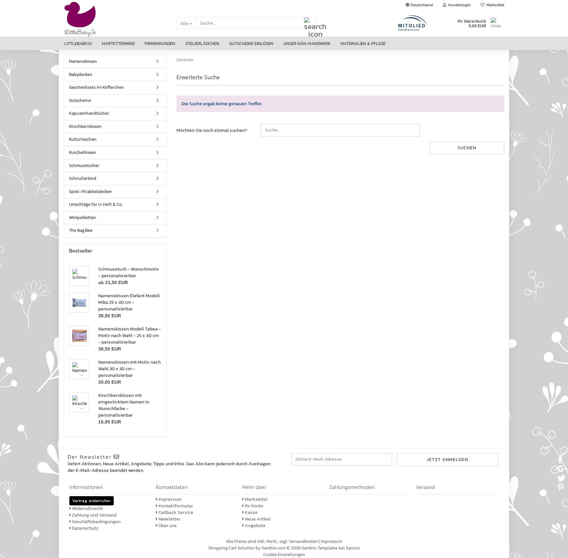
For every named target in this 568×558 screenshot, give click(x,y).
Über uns (167, 525)
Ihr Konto (253, 505)
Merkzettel (494, 5)
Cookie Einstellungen (284, 554)
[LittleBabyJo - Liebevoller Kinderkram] (115, 23)
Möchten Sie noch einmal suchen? (212, 130)
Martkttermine (118, 43)
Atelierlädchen (202, 43)
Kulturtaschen (83, 139)
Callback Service (175, 512)
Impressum (169, 499)
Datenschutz (84, 528)
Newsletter (168, 519)
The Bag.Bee (80, 230)
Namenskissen (83, 61)
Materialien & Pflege (363, 43)
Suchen (467, 147)
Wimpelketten (82, 217)
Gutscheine (80, 100)
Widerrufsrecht (87, 508)
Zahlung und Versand (93, 515)
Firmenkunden (160, 43)
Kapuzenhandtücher (89, 113)
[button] (419, 5)
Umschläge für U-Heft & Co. (96, 204)
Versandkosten (303, 541)
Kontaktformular (175, 505)
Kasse (251, 512)
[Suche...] (310, 23)
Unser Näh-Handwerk (307, 43)
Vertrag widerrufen (91, 501)
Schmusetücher (84, 165)
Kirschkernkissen (85, 126)
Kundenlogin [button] (458, 5)
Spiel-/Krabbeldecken (90, 191)
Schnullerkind (82, 178)
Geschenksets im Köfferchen (96, 87)
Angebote (255, 525)
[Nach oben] (555, 548)
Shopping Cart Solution (231, 548)
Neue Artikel (257, 519)
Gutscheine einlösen (251, 43)
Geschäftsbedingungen (96, 521)
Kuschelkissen (82, 152)
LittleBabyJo (78, 43)
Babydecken (80, 74)
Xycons (353, 548)
